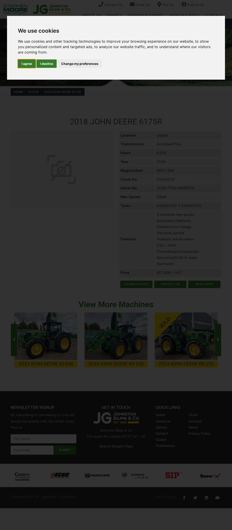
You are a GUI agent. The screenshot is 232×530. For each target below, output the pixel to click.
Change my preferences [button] (79, 64)
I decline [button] (46, 64)
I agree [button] (27, 64)
